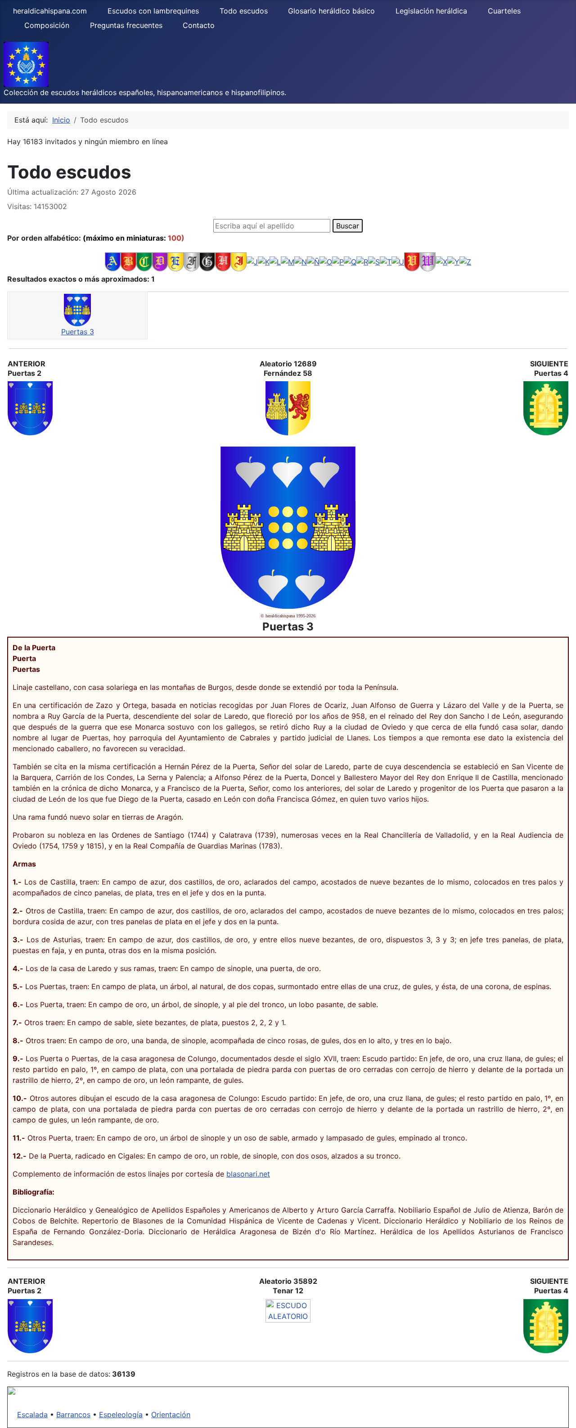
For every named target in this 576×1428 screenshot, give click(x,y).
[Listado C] (144, 261)
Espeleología (121, 1414)
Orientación (170, 1414)
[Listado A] (113, 261)
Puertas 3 (77, 331)
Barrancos (73, 1414)
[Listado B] (128, 261)
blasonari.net (248, 1173)
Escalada (32, 1414)
